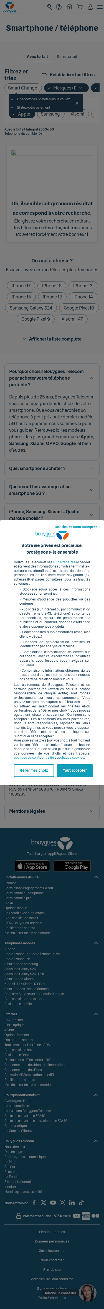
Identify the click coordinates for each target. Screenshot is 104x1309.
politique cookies (71, 758)
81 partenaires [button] (64, 562)
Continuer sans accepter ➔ (78, 527)
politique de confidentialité (34, 758)
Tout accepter (75, 770)
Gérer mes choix (34, 770)
